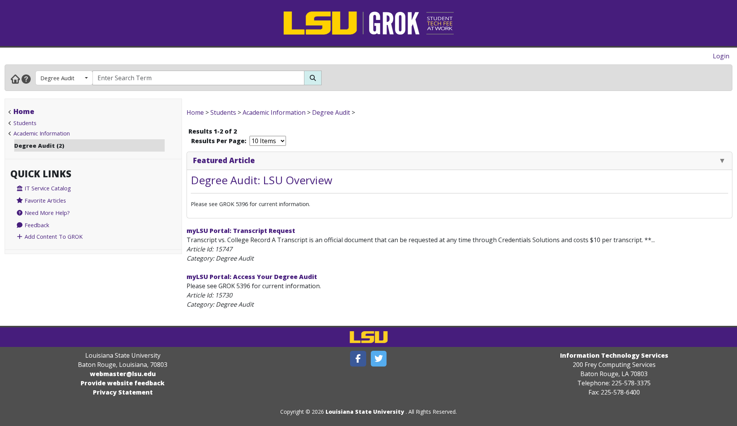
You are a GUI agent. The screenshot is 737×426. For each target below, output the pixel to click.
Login (721, 56)
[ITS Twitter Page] (379, 359)
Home (23, 111)
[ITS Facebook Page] (358, 359)
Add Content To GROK (53, 236)
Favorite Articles (44, 200)
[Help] (26, 78)
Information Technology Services (614, 355)
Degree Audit (57, 78)
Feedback (36, 225)
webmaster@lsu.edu (123, 374)
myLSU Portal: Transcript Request (241, 230)
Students (24, 123)
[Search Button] (313, 78)
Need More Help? (46, 212)
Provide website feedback (123, 383)
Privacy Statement (123, 392)
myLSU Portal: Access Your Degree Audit (252, 276)
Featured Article (224, 160)
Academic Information (41, 133)
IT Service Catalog (47, 188)
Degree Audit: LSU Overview (261, 180)
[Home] (15, 78)
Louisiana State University (365, 411)
